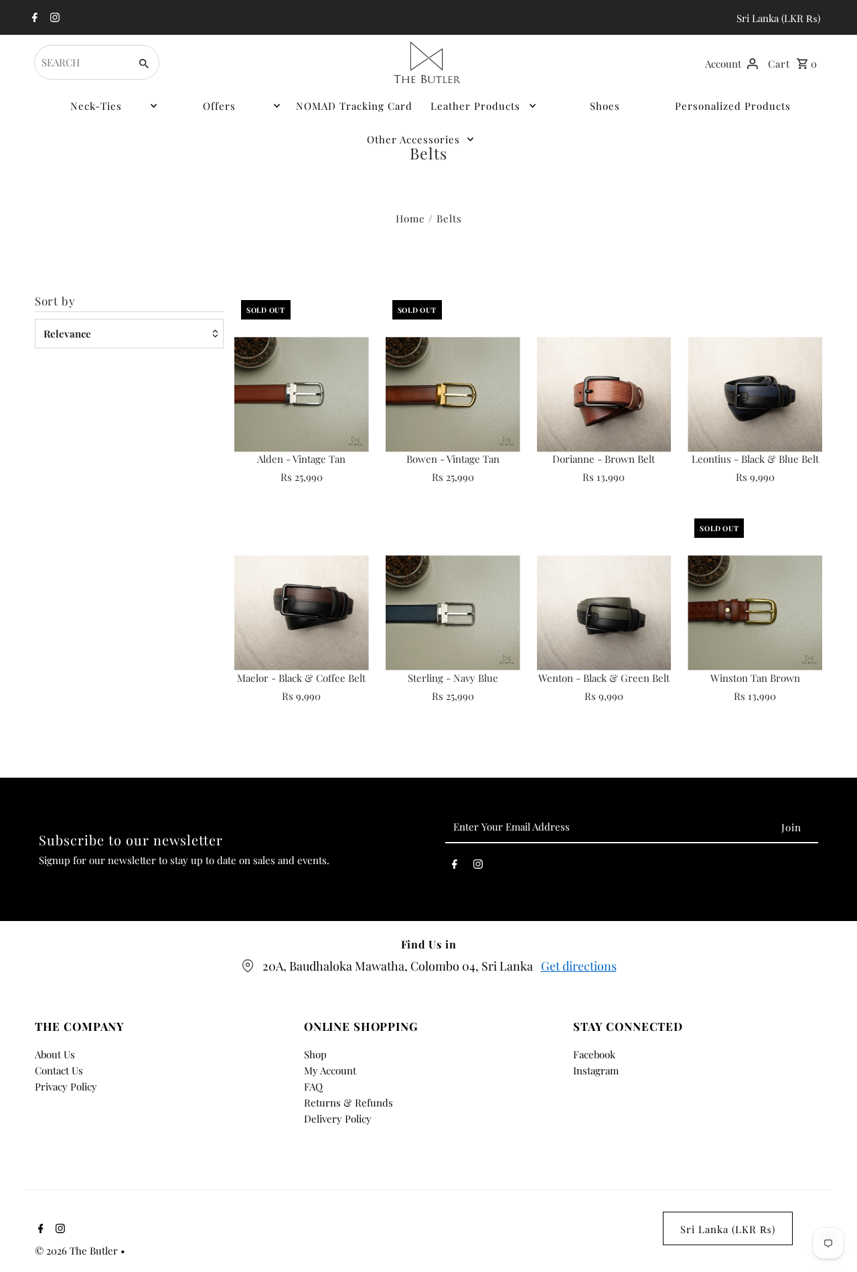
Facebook (594, 1054)
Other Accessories (413, 139)
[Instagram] (53, 18)
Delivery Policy (338, 1118)
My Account (330, 1070)
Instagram (596, 1070)
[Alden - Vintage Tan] (301, 394)
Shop (315, 1054)
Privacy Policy (66, 1086)
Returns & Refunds (348, 1102)
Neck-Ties (96, 106)
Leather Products (475, 106)
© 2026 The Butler (78, 1250)
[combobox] (81, 62)
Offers (219, 106)
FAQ (313, 1086)
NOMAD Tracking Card (354, 106)
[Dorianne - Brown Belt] (604, 394)
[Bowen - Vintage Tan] (453, 394)
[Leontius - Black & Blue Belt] (755, 394)
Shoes (605, 106)
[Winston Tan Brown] (755, 612)
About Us (55, 1054)
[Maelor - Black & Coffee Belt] (301, 612)
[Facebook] (33, 18)
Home (410, 218)
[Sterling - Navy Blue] (453, 612)
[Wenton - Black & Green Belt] (604, 612)
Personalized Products (733, 106)
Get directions (579, 966)
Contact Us (59, 1070)
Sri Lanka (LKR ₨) (778, 18)
